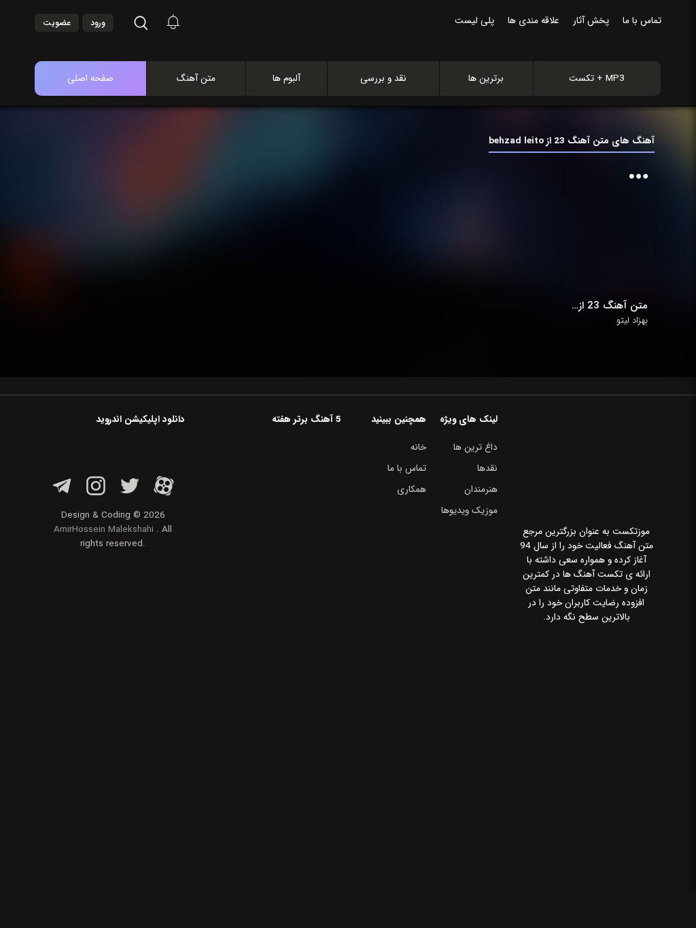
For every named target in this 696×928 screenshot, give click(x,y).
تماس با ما (642, 21)
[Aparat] (164, 493)
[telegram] (62, 493)
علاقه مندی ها (533, 21)
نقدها (487, 468)
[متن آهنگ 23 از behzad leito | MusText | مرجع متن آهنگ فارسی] (362, 46)
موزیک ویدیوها (469, 510)
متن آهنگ (196, 78)
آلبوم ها (286, 78)
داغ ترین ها (475, 447)
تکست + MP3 (597, 78)
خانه (418, 447)
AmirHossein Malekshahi (104, 529)
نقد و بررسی (383, 78)
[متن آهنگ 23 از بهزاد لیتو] (609, 228)
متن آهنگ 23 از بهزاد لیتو (609, 306)
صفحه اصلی (90, 78)
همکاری (411, 489)
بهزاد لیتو (632, 320)
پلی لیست (474, 21)
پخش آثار (591, 21)
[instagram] (96, 493)
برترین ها (486, 78)
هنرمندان (481, 489)
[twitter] (130, 493)
